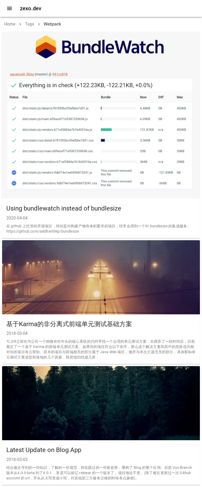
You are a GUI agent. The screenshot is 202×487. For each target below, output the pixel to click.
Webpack (52, 24)
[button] (101, 135)
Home (10, 24)
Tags (29, 24)
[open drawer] (9, 8)
